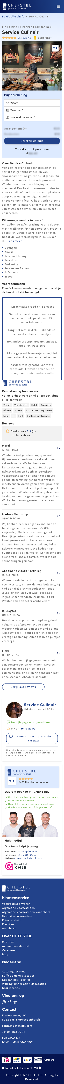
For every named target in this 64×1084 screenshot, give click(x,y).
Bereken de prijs (32, 141)
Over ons (8, 942)
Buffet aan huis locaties (18, 975)
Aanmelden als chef (16, 946)
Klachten (8, 924)
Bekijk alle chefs (13, 16)
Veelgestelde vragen (16, 903)
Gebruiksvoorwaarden (17, 916)
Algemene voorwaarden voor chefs (26, 912)
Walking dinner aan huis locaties (24, 983)
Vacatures (9, 950)
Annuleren (9, 928)
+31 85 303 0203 (27, 854)
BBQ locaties (11, 988)
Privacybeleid (11, 920)
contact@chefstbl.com (28, 858)
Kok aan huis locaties (16, 979)
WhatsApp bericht (26, 851)
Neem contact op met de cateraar (34, 738)
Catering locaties (13, 971)
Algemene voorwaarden (18, 907)
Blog (5, 954)
